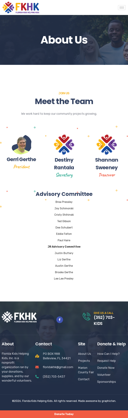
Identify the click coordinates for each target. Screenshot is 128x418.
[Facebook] (59, 319)
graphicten (109, 401)
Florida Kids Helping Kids (37, 401)
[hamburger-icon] (122, 7)
